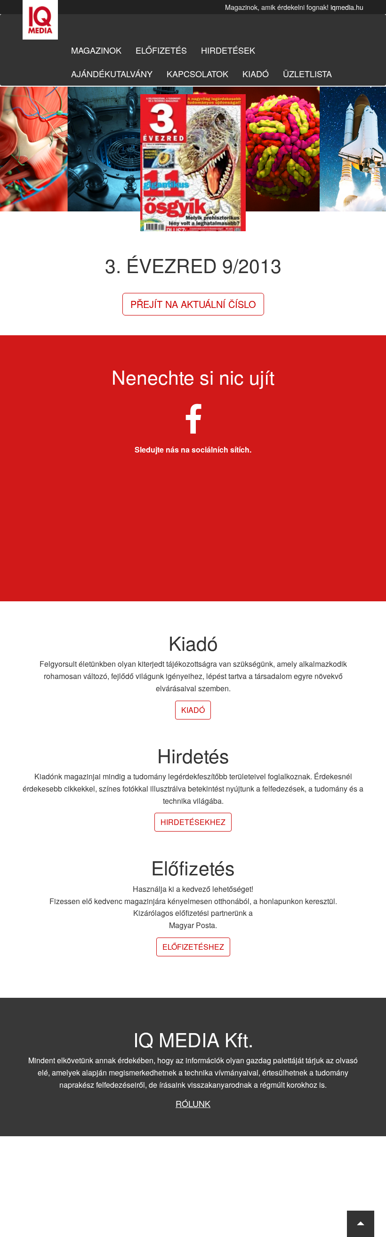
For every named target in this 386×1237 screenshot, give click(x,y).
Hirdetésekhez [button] (193, 822)
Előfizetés (161, 50)
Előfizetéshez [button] (193, 946)
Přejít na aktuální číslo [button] (193, 304)
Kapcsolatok (197, 73)
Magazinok (96, 50)
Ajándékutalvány (112, 73)
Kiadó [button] (193, 709)
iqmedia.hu (346, 7)
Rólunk (193, 1103)
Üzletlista (307, 73)
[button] (360, 1224)
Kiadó (255, 73)
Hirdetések (228, 50)
